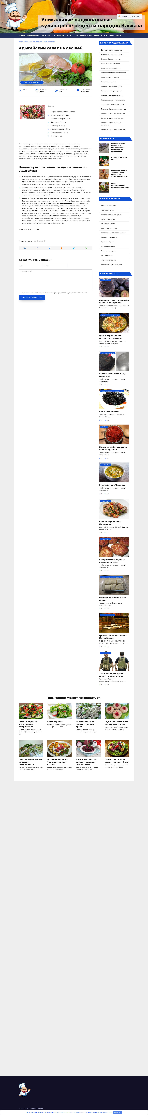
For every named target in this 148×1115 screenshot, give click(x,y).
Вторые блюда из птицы (111, 59)
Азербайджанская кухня (111, 215)
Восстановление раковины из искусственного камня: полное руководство (118, 148)
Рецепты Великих (107, 35)
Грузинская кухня (108, 224)
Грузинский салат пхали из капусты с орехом (116, 723)
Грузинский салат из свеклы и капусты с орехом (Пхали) (86, 761)
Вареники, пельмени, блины (112, 54)
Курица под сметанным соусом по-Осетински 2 (110, 337)
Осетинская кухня (108, 251)
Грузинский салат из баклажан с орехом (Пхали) (57, 761)
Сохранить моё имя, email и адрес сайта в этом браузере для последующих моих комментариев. (54, 293)
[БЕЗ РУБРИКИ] (114, 296)
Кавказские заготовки (110, 77)
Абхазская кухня (107, 210)
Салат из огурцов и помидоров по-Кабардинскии (28, 724)
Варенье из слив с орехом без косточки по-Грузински (114, 301)
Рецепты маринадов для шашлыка (111, 124)
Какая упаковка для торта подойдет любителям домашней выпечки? (119, 173)
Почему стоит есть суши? (119, 158)
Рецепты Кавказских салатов (32, 82)
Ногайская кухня (108, 246)
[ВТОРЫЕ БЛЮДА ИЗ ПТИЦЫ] (114, 332)
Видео (96, 35)
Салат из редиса (55, 722)
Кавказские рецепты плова (112, 95)
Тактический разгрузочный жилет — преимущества (112, 674)
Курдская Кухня (107, 242)
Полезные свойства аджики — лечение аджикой (114, 448)
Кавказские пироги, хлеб (111, 91)
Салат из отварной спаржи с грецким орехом (85, 724)
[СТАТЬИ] (114, 443)
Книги (118, 35)
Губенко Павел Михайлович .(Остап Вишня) (113, 636)
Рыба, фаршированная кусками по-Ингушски (120, 185)
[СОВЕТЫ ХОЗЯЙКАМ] (114, 370)
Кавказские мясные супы (111, 86)
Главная (22, 35)
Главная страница (25, 42)
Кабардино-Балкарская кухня (113, 233)
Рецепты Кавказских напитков (113, 109)
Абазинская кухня (108, 206)
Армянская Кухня (108, 219)
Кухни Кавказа (33, 35)
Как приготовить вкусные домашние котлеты (112, 561)
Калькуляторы (86, 35)
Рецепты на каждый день (131, 16)
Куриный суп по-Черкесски (112, 485)
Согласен (117, 1112)
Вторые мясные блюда (110, 64)
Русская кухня (106, 255)
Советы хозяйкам (48, 35)
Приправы (61, 35)
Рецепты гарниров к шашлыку (113, 129)
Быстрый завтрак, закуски (111, 50)
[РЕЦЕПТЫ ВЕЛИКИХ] (114, 631)
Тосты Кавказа (72, 35)
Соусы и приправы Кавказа (112, 118)
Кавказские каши (108, 82)
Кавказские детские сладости (113, 73)
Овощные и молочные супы (112, 104)
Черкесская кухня (108, 260)
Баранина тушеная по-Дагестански (110, 523)
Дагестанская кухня (109, 228)
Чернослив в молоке (109, 412)
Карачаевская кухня (109, 237)
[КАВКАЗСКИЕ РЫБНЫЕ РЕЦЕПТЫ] (114, 594)
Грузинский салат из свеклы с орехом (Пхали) (117, 760)
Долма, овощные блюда (111, 68)
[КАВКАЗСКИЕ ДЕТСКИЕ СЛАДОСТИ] (114, 408)
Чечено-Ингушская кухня (111, 264)
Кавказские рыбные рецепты (113, 100)
